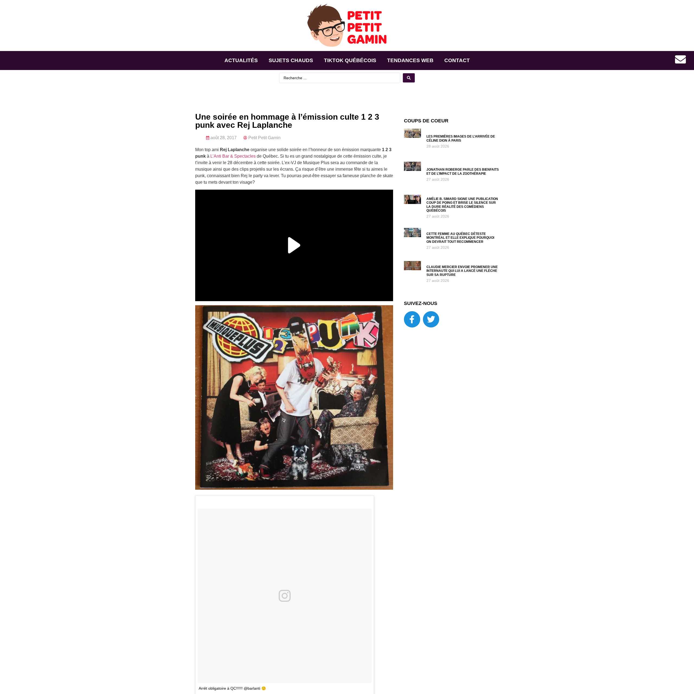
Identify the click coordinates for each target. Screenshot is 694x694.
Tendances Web (410, 60)
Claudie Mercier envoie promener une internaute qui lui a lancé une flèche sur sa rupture (462, 271)
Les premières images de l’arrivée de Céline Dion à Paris (460, 138)
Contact (457, 60)
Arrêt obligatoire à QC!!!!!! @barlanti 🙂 (232, 688)
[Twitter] (431, 319)
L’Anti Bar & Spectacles (233, 156)
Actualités (241, 60)
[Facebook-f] (412, 319)
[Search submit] (409, 77)
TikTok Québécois (350, 60)
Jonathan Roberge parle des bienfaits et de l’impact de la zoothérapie (462, 171)
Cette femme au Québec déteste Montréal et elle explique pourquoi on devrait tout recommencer (460, 238)
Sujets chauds (291, 60)
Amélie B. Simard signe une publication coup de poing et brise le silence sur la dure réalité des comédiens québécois (462, 204)
